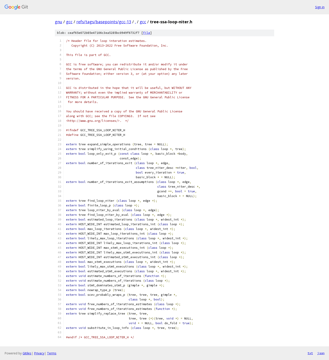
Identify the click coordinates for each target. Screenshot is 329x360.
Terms (51, 353)
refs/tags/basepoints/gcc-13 (103, 21)
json (321, 353)
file (146, 33)
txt (310, 353)
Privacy (39, 353)
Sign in (320, 7)
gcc (69, 21)
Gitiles (27, 353)
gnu (58, 21)
